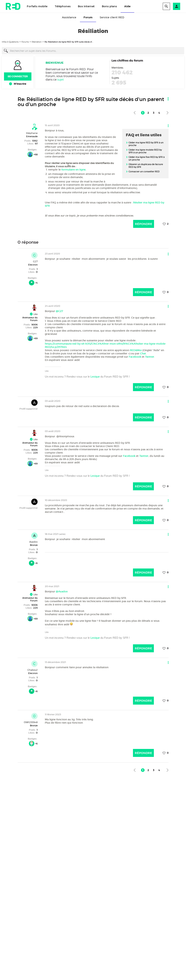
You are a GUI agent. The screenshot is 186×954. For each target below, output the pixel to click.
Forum (88, 17)
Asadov (33, 541)
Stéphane (32, 133)
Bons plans (109, 6)
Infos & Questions (10, 42)
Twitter (149, 356)
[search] (166, 6)
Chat (143, 353)
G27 (35, 261)
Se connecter (18, 76)
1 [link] (142, 112)
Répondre (143, 224)
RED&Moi (136, 350)
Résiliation (37, 42)
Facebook (135, 356)
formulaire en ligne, (74, 169)
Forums (25, 42)
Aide (127, 6)
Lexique (95, 376)
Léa (35, 314)
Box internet (86, 6)
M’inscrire (20, 83)
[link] (135, 113)
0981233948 (31, 722)
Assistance (69, 17)
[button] (176, 6)
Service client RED (112, 17)
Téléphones (63, 6)
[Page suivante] (168, 113)
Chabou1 (32, 669)
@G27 (59, 311)
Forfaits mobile (37, 6)
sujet (60, 79)
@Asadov (62, 591)
